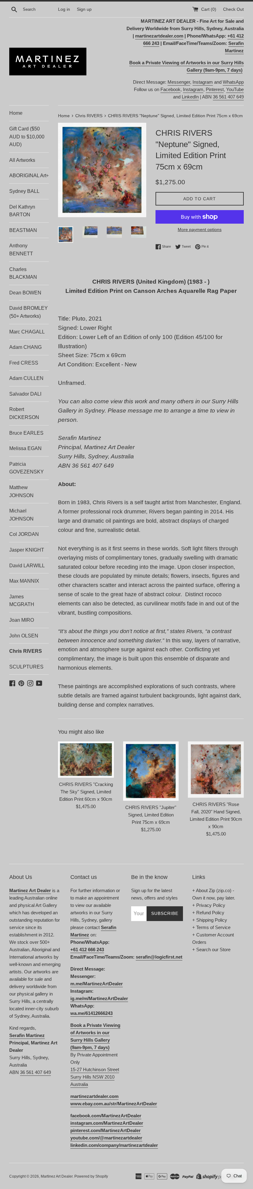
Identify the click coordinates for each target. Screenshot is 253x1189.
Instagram (203, 82)
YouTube (235, 89)
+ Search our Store (211, 949)
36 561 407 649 (228, 96)
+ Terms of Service (211, 927)
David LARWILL (27, 565)
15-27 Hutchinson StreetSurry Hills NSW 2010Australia (94, 1077)
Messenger (179, 82)
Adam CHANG (25, 347)
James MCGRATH (21, 600)
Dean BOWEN (25, 292)
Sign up (84, 9)
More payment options (200, 229)
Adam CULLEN (26, 378)
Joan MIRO (21, 620)
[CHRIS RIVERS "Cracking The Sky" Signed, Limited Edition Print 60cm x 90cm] (86, 759)
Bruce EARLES (26, 433)
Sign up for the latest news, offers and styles (154, 894)
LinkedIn (190, 96)
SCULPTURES (26, 666)
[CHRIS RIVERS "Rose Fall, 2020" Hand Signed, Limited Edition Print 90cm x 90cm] (216, 769)
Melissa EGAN (25, 448)
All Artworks (22, 160)
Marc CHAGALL (27, 331)
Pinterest (215, 89)
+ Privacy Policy (208, 905)
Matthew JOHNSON (21, 491)
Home (16, 113)
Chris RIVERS (25, 651)
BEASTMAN (23, 230)
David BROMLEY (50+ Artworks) (28, 312)
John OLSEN (23, 635)
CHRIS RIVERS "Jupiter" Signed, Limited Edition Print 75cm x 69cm (150, 815)
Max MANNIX (24, 581)
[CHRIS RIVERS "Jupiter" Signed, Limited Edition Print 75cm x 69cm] (151, 771)
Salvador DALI (25, 394)
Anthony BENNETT (21, 249)
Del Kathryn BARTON (22, 210)
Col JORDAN (24, 534)
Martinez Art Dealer (57, 1176)
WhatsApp (233, 82)
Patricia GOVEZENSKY (26, 468)
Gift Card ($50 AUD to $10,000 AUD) (26, 136)
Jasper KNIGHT (26, 550)
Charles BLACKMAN (23, 273)
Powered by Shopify (91, 1176)
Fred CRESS (23, 362)
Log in (64, 9)
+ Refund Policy (208, 912)
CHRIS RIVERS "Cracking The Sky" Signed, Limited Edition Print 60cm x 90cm (86, 792)
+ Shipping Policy (209, 920)
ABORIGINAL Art (29, 175)
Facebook (170, 89)
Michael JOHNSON (21, 514)
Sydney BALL (24, 191)
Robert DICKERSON (24, 413)
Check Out (233, 9)
